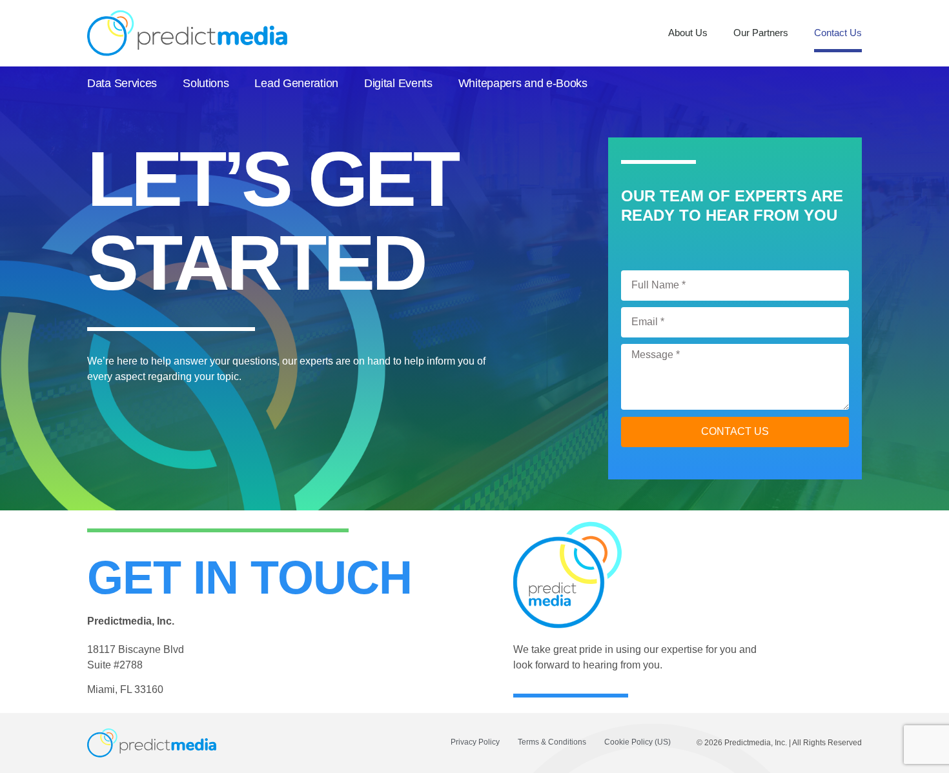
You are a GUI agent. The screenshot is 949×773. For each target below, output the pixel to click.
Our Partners (760, 32)
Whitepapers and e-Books (522, 83)
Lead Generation (296, 83)
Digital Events (398, 83)
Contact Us (838, 32)
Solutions (206, 83)
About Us (688, 32)
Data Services (122, 83)
